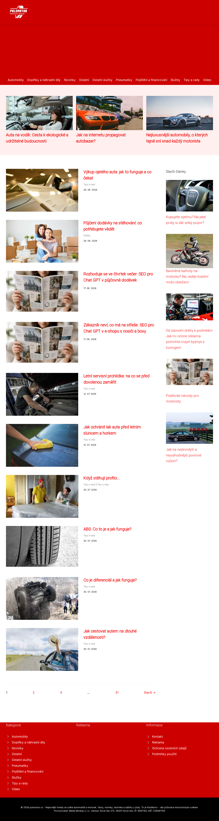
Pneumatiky (124, 80)
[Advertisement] (109, 52)
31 (117, 692)
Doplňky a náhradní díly (44, 80)
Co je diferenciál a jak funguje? (110, 580)
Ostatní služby (102, 80)
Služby (175, 80)
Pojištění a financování (151, 80)
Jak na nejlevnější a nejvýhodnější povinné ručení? (183, 455)
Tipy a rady (192, 80)
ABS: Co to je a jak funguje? (107, 529)
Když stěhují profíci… (101, 478)
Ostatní (84, 80)
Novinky (70, 80)
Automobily (16, 80)
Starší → (150, 692)
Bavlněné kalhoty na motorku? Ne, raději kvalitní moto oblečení (187, 276)
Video (207, 80)
